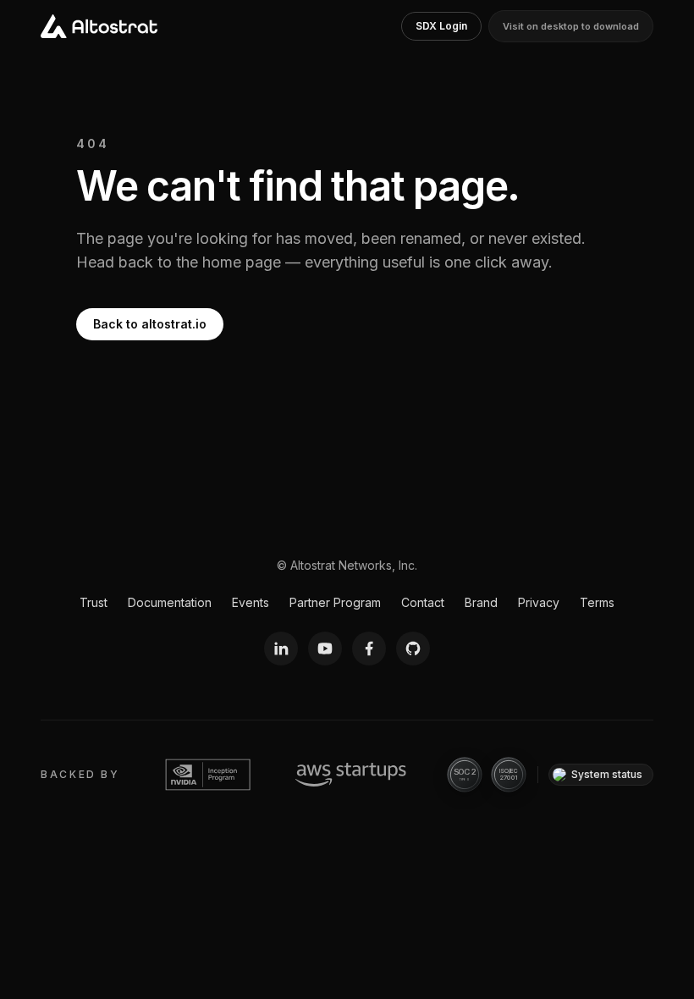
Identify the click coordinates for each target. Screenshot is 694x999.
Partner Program (335, 602)
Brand (481, 602)
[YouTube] (325, 648)
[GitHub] (413, 648)
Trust (93, 602)
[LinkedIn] (281, 648)
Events (250, 602)
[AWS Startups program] (350, 775)
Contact (422, 602)
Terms (597, 602)
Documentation (170, 602)
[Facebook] (369, 648)
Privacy (538, 602)
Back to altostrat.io (150, 324)
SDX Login (441, 25)
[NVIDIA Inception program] (208, 774)
